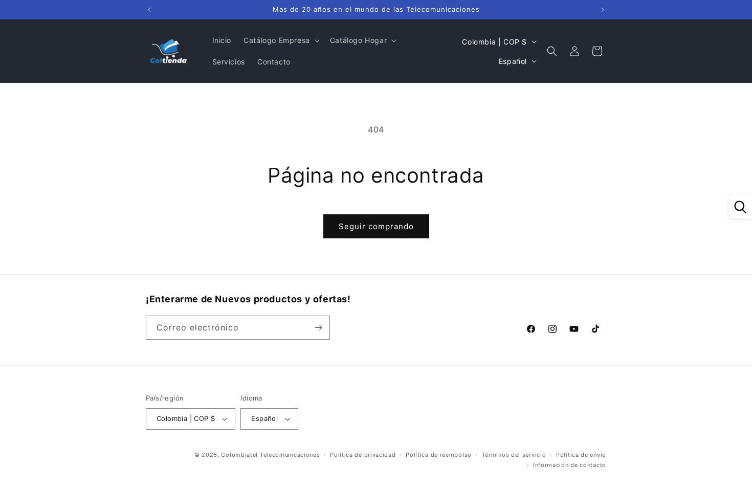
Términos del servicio (514, 454)
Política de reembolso (439, 454)
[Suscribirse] (318, 328)
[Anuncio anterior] (149, 9)
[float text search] (740, 206)
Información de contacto (569, 465)
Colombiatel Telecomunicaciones (270, 454)
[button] (280, 40)
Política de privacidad (362, 454)
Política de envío (581, 454)
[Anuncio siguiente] (602, 9)
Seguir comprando (376, 226)
